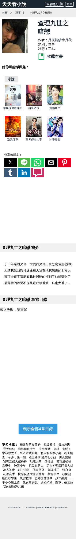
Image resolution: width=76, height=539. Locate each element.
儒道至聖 (39, 469)
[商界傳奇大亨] (34, 136)
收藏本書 (54, 56)
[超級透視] (34, 105)
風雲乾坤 (26, 478)
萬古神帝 (9, 469)
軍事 (18, 12)
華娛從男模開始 (12, 108)
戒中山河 (24, 469)
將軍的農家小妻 (51, 453)
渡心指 (66, 469)
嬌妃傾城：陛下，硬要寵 (57, 482)
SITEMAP (30, 507)
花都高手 (9, 474)
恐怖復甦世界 (44, 478)
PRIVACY (49, 507)
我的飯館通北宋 (13, 486)
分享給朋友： (13, 154)
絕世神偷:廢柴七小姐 (43, 457)
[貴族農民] (55, 105)
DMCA (40, 507)
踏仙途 (49, 461)
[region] (38, 209)
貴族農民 (54, 108)
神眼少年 (20, 465)
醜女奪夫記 (30, 482)
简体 (69, 4)
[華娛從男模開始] (13, 105)
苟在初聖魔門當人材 (59, 465)
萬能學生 (54, 474)
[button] (10, 162)
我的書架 (52, 4)
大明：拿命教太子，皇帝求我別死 (36, 451)
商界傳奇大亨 (34, 139)
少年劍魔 (61, 478)
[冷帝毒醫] (55, 136)
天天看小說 (14, 4)
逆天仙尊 (12, 139)
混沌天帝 (36, 461)
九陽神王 (54, 469)
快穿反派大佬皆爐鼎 (31, 474)
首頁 (5, 12)
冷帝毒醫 (54, 139)
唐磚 (56, 449)
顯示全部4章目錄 (38, 429)
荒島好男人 (36, 465)
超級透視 (33, 108)
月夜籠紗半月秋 (60, 40)
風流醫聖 (65, 457)
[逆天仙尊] (13, 136)
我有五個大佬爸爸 (15, 461)
